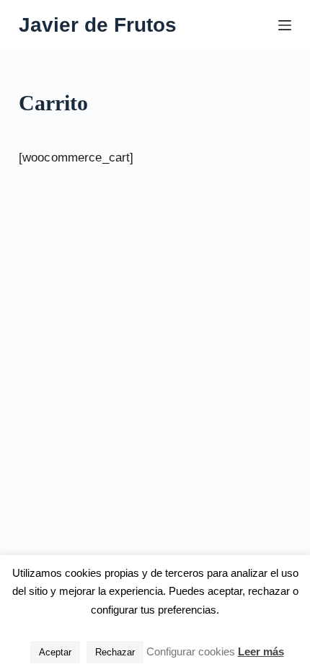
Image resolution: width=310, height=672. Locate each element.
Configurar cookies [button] (190, 651)
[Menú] (284, 25)
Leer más (261, 651)
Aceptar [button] (55, 652)
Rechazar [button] (115, 652)
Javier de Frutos (98, 25)
